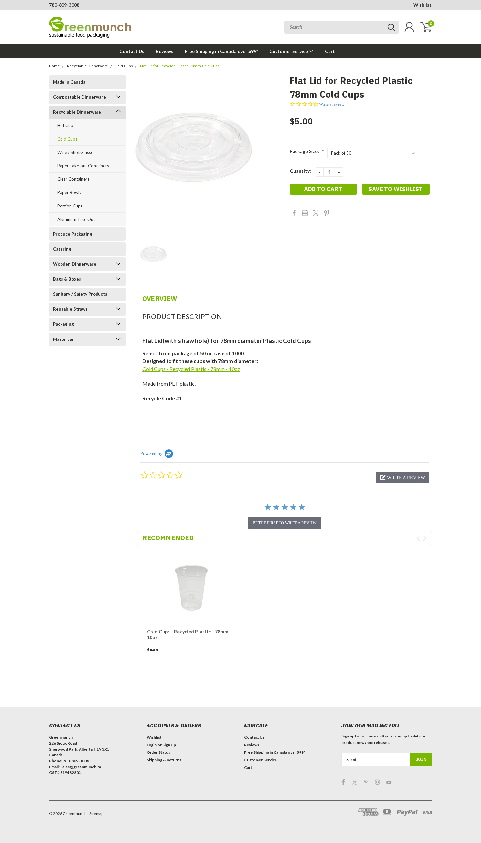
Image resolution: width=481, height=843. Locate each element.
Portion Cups (69, 205)
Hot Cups (66, 125)
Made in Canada (69, 82)
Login (152, 744)
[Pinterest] (326, 213)
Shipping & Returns (164, 759)
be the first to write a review (284, 523)
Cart (330, 51)
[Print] (305, 213)
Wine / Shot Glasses (76, 152)
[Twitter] (315, 213)
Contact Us (131, 51)
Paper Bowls (69, 192)
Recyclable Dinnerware (87, 66)
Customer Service (289, 51)
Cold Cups (124, 66)
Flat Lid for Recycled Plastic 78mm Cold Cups (180, 66)
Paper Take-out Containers (83, 165)
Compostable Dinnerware (79, 97)
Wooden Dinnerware (74, 264)
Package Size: (307, 151)
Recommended (168, 537)
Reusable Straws (70, 309)
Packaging (63, 324)
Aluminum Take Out (76, 219)
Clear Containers (73, 179)
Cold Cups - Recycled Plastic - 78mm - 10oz (191, 369)
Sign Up (169, 744)
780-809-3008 (64, 5)
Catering (62, 249)
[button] (402, 477)
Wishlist (422, 5)
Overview (159, 298)
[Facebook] (294, 213)
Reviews (164, 51)
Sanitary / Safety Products (80, 294)
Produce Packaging (72, 234)
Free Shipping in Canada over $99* (221, 51)
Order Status (158, 752)
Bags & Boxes (67, 279)
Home (54, 66)
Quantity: (300, 171)
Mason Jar (63, 339)
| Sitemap (95, 813)
